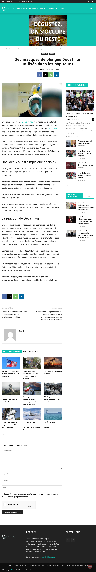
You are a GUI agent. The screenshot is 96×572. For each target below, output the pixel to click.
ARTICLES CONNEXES (11, 352)
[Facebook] (88, 1)
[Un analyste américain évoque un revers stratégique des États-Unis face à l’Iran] (32, 388)
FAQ (10, 565)
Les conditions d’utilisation (55, 565)
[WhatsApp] (50, 74)
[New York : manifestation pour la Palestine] (80, 100)
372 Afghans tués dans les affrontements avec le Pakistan (53, 399)
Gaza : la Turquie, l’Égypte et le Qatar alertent (85, 175)
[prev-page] (3, 434)
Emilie (42, 69)
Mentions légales (20, 565)
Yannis (68, 119)
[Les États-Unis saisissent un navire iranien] (53, 414)
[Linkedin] (56, 74)
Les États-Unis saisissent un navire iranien (51, 424)
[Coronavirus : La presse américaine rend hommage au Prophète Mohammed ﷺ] (71, 205)
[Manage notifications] (90, 567)
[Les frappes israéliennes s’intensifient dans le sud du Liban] (11, 388)
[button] (91, 8)
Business (52, 8)
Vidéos (42, 8)
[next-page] (7, 434)
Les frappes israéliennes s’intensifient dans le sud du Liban (11, 399)
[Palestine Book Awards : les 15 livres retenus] (71, 165)
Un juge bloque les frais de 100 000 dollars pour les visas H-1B (10, 373)
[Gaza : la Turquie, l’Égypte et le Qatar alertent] (71, 175)
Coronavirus (27, 122)
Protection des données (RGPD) (77, 565)
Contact (62, 8)
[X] (92, 1)
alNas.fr (13, 570)
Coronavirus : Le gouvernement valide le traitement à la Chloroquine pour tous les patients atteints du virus (49, 316)
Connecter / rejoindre (25, 2)
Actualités (21, 8)
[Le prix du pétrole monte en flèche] (53, 363)
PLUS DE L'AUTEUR (30, 352)
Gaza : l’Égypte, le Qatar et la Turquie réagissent (84, 153)
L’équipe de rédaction (36, 565)
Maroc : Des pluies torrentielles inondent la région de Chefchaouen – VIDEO (14, 314)
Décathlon (53, 128)
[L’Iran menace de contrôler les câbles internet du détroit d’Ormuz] (32, 363)
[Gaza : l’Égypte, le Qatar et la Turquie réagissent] (71, 153)
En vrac (21, 49)
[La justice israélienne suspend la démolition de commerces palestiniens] (11, 414)
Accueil (4, 49)
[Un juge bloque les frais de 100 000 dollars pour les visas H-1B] (11, 363)
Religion (32, 8)
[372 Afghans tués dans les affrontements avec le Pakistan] (53, 388)
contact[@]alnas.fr (47, 557)
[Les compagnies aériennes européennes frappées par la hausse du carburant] (32, 414)
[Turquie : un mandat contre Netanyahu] (71, 143)
